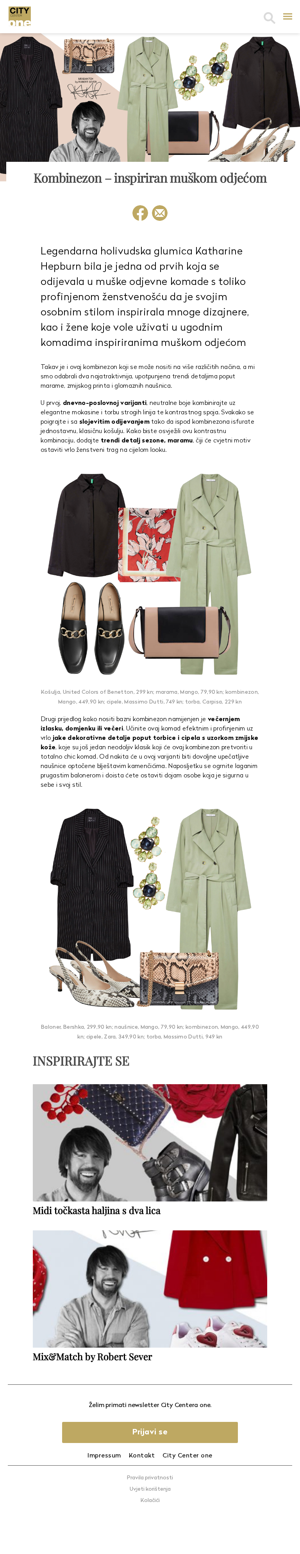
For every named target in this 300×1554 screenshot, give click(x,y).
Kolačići (150, 1501)
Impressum (104, 1456)
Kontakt (142, 1456)
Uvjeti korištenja (150, 1489)
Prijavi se (150, 1432)
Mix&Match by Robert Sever (92, 1356)
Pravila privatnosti (150, 1478)
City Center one (187, 1456)
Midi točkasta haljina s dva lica (97, 1210)
